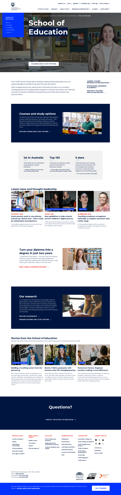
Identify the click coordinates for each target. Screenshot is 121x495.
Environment (66, 441)
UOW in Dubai (82, 448)
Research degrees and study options (34, 319)
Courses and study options (43, 64)
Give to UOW (98, 453)
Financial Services (67, 449)
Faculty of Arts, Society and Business (67, 15)
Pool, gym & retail (17, 453)
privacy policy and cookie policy (28, 488)
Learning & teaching (68, 447)
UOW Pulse (81, 460)
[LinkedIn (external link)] (99, 443)
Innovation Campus (84, 439)
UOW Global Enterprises (82, 451)
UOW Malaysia (82, 457)
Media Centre (33, 440)
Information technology (16, 445)
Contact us (8, 32)
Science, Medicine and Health (52, 448)
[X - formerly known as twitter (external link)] (99, 440)
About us (8, 22)
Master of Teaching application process (95, 91)
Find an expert (33, 448)
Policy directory (66, 444)
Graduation (65, 439)
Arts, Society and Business (50, 439)
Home (30, 15)
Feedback (97, 450)
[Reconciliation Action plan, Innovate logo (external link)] (79, 476)
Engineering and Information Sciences (52, 443)
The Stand (32, 443)
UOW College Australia (85, 441)
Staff (94, 3)
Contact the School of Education (59, 419)
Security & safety (17, 451)
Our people (9, 25)
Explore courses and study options (34, 131)
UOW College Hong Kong (84, 445)
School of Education (9, 18)
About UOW (37, 15)
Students (84, 3)
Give (68, 3)
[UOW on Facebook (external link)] (96, 440)
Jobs (63, 455)
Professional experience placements (97, 86)
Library (75, 3)
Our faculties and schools (48, 15)
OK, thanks (100, 488)
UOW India (81, 455)
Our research (9, 27)
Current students (10, 30)
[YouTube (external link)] (103, 440)
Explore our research (28, 316)
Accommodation (17, 448)
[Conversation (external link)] (103, 444)
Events (31, 446)
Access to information (69, 452)
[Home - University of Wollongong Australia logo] (16, 6)
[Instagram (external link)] (96, 443)
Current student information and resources (98, 82)
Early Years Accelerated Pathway (33, 267)
